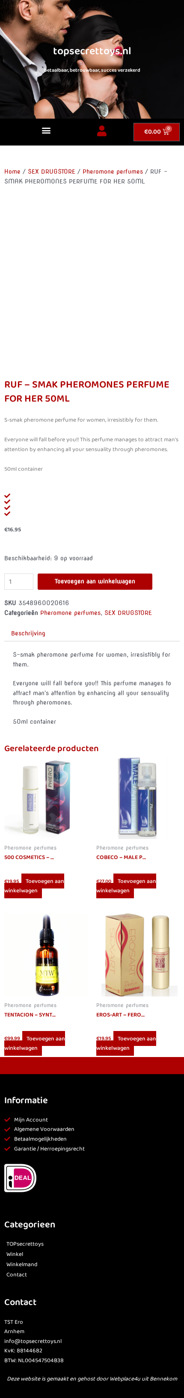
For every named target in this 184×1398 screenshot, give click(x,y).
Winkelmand (21, 1265)
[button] (46, 130)
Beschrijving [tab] (28, 633)
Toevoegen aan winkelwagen (95, 581)
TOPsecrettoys (25, 1244)
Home (12, 171)
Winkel (14, 1254)
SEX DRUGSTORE (51, 171)
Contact (16, 1275)
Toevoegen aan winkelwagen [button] (34, 886)
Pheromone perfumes (113, 171)
